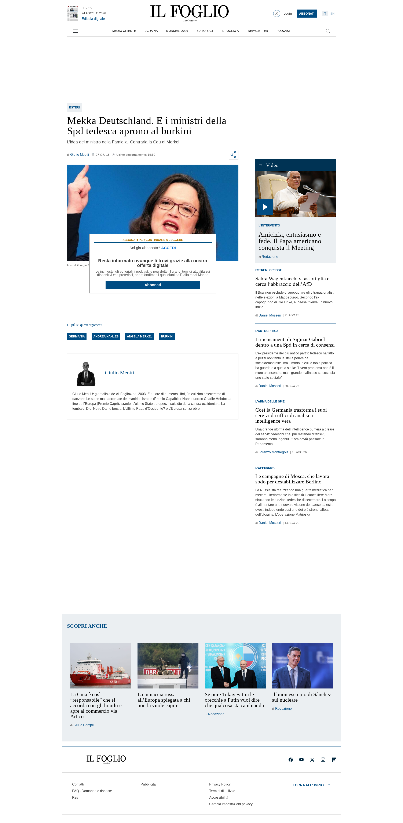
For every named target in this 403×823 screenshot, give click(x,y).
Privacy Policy (220, 784)
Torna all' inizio (308, 785)
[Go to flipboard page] (334, 760)
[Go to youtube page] (301, 760)
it (324, 13)
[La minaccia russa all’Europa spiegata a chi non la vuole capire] (168, 665)
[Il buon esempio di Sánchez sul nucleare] (302, 665)
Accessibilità (218, 797)
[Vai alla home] (189, 13)
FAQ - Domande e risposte (92, 791)
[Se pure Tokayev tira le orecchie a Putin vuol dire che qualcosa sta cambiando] (235, 665)
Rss (75, 797)
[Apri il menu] (75, 31)
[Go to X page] (312, 760)
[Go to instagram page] (323, 760)
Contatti (78, 784)
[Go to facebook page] (291, 760)
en (332, 13)
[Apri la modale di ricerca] (328, 31)
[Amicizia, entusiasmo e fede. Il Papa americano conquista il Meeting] (295, 194)
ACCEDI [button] (168, 248)
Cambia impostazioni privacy (231, 804)
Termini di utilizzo (222, 791)
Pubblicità (148, 784)
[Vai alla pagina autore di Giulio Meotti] (86, 372)
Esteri (74, 107)
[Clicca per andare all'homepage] (106, 759)
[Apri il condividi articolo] (233, 155)
